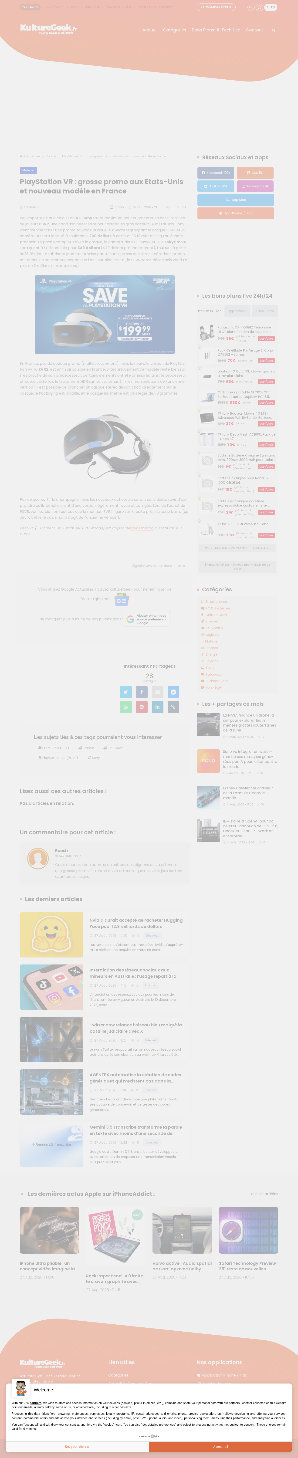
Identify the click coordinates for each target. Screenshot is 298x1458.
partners (35, 1403)
